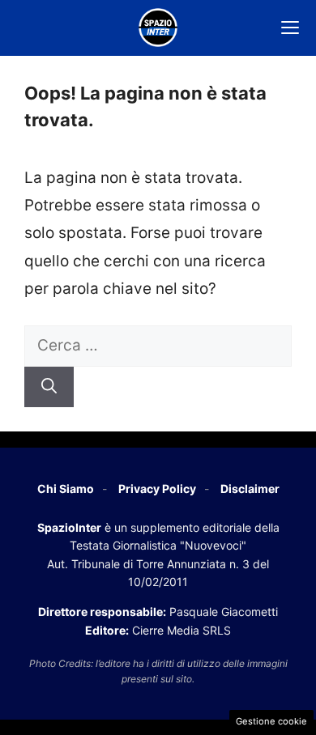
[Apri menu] (290, 27)
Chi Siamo (65, 488)
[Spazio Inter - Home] (158, 27)
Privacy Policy (157, 488)
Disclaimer (250, 488)
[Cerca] (49, 387)
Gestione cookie (271, 721)
